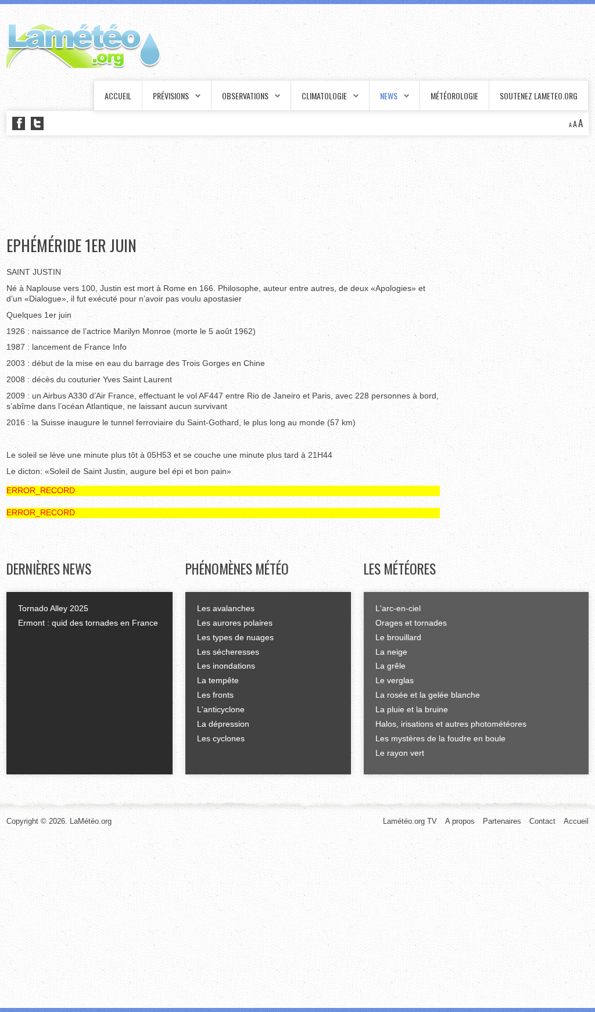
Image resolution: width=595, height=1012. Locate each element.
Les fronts (215, 694)
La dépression (223, 724)
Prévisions (171, 95)
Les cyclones (221, 738)
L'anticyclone (221, 709)
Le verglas (394, 680)
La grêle (390, 665)
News (388, 95)
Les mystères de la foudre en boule (440, 738)
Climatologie (324, 95)
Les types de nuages (235, 637)
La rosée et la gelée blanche (427, 694)
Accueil (118, 95)
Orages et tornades (411, 622)
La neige (391, 651)
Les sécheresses (228, 651)
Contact (542, 821)
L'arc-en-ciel (398, 608)
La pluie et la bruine (411, 709)
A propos (460, 821)
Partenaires (502, 821)
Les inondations (226, 665)
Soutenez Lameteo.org (539, 95)
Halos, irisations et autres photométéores (450, 724)
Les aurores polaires (235, 622)
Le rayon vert (399, 753)
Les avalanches (226, 608)
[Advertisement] (217, 186)
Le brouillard (398, 637)
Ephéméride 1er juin (71, 245)
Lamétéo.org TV (410, 821)
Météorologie (454, 95)
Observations (245, 95)
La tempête (218, 680)
